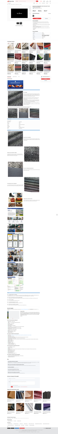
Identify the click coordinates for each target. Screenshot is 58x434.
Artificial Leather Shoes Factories (46, 423)
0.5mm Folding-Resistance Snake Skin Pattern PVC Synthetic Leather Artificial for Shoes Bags (38, 400)
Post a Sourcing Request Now (24, 386)
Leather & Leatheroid (13, 4)
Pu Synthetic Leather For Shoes (11, 425)
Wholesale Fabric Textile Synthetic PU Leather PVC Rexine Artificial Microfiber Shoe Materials (10, 61)
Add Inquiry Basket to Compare (19, 25)
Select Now (49, 13)
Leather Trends (26, 425)
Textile (9, 4)
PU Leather (20, 4)
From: (10, 378)
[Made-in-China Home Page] (10, 1)
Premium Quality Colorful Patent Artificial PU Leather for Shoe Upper (18, 50)
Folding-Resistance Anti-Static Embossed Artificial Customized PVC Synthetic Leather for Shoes (11, 400)
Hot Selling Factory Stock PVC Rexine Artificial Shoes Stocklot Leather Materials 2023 (47, 61)
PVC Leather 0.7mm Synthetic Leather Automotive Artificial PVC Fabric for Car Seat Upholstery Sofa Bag (18, 72)
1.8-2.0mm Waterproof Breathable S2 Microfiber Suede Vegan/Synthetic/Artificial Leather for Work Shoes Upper (25, 72)
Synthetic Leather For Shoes (31, 423)
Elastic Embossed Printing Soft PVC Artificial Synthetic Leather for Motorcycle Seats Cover (40, 72)
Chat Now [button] (47, 18)
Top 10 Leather (22, 425)
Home (7, 4)
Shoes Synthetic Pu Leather (17, 425)
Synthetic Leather (17, 4)
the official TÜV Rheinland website (24, 309)
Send (11, 386)
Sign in (50, 1)
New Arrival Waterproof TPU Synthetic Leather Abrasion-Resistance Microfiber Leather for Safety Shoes (37, 412)
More (7, 426)
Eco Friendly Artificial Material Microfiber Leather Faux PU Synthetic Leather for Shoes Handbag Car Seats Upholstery (20, 400)
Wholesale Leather (25, 423)
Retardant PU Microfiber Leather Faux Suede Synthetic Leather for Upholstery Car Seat (11, 412)
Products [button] (17, 1)
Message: (10, 381)
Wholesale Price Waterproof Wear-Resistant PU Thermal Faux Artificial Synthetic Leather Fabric (25, 61)
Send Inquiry (37, 18)
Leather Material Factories (15, 423)
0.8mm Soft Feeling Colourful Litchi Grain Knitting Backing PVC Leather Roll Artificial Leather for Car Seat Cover (40, 61)
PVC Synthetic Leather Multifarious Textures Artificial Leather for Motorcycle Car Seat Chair (46, 400)
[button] (44, 1)
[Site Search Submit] (37, 1)
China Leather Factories (10, 423)
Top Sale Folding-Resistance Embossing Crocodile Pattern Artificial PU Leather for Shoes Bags (46, 412)
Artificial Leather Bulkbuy (31, 425)
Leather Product (21, 423)
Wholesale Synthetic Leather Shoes (38, 423)
